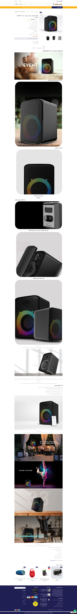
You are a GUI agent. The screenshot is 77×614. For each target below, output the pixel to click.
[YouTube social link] (15, 1)
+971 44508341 (59, 603)
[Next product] (35, 13)
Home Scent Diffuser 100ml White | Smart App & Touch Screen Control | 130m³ (43, 599)
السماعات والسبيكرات (32, 11)
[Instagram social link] (16, 1)
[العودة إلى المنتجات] (36, 13)
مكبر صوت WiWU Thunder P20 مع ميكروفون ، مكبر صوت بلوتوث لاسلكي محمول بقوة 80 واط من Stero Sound (44, 579)
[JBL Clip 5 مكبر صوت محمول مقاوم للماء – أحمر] (32, 572)
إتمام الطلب (24, 600)
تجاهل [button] (1, 613)
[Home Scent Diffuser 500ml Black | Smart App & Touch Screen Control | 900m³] (49, 605)
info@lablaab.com (56, 606)
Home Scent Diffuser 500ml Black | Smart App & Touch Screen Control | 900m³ (43, 604)
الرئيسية (37, 11)
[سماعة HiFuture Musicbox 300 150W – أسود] (57, 572)
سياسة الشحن (24, 594)
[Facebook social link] (17, 1)
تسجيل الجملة (58, 1)
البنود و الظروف (24, 597)
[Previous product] (37, 13)
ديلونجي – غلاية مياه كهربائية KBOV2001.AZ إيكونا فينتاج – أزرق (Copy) (43, 595)
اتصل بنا (25, 593)
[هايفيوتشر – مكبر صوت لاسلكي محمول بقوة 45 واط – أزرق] (20, 572)
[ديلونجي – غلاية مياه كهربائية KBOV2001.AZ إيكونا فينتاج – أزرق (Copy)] (49, 595)
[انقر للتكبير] (61, 33)
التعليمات (24, 604)
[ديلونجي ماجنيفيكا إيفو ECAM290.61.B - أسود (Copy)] (49, 590)
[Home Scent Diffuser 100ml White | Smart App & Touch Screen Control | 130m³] (49, 600)
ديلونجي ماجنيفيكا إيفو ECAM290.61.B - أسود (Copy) (43, 589)
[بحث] (25, 4)
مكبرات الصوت (27, 11)
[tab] (44, 47)
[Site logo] (58, 4)
